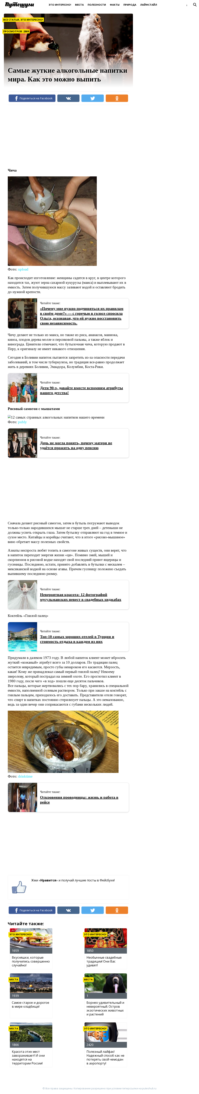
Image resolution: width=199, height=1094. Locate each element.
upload (23, 269)
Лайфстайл (148, 4)
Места (79, 4)
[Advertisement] (78, 136)
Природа (129, 4)
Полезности (97, 4)
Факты (115, 4)
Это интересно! (60, 4)
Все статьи (11, 19)
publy (22, 422)
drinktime (25, 776)
